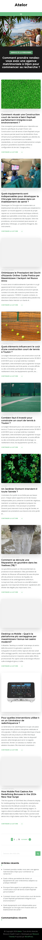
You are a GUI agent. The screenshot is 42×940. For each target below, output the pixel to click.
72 (19, 839)
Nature (4, 486)
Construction (7, 111)
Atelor (21, 4)
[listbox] (21, 44)
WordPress (29, 937)
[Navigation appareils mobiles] (21, 14)
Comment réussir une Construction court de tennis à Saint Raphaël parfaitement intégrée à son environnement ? (20, 118)
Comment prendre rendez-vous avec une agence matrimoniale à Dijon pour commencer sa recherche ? (21, 62)
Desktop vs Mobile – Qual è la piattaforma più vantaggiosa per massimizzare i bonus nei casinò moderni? (18, 637)
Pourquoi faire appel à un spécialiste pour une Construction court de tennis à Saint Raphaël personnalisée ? (20, 889)
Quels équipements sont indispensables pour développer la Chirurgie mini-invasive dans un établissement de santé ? (20, 197)
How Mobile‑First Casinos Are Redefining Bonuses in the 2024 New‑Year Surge (18, 794)
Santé (3, 191)
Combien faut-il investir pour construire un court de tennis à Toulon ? (18, 420)
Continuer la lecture (9, 152)
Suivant (24, 839)
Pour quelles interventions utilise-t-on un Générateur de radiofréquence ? (20, 720)
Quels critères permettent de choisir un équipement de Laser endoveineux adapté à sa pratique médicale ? (20, 880)
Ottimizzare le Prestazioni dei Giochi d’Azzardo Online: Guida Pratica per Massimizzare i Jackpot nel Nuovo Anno (20, 276)
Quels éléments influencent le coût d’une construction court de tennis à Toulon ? (20, 349)
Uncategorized (7, 270)
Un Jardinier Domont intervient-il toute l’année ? (19, 490)
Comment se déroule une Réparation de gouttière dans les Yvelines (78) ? (19, 563)
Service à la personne (21, 52)
